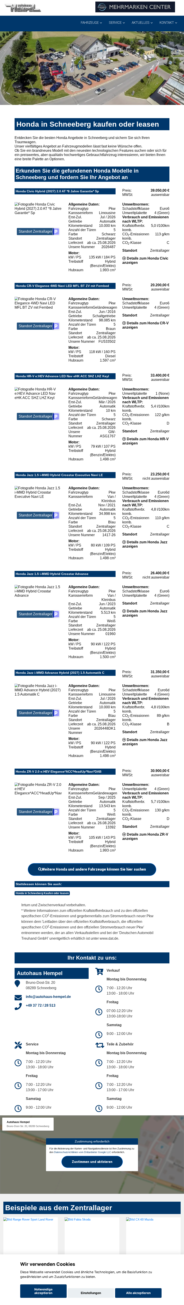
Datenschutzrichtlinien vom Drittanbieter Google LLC (82, 1152)
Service (115, 23)
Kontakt (167, 23)
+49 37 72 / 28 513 (40, 1005)
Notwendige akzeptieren (43, 1291)
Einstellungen (91, 1293)
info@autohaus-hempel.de (48, 997)
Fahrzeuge (90, 23)
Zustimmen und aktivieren (92, 1161)
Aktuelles (140, 23)
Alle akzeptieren (138, 1293)
